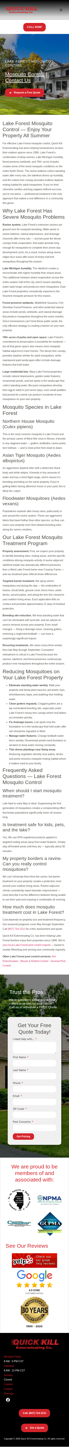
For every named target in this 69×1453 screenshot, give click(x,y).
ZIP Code (19, 1109)
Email (16, 1096)
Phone (17, 1083)
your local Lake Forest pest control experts (27, 945)
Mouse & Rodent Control (34, 961)
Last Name (20, 1070)
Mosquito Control (24, 74)
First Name (20, 1057)
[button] (61, 10)
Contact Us (18, 80)
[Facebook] (8, 1400)
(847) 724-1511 (16, 929)
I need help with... (24, 1039)
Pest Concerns (22, 1121)
